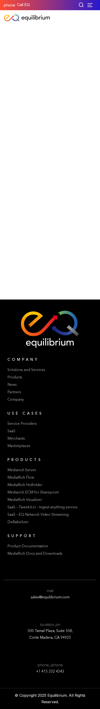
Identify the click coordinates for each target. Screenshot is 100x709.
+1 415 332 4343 (50, 672)
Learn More (50, 279)
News (12, 385)
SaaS (11, 431)
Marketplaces (18, 446)
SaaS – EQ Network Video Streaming (38, 515)
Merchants (16, 439)
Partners (14, 392)
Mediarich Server (21, 470)
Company (15, 400)
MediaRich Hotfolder (24, 485)
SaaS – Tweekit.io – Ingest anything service (42, 507)
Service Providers (22, 424)
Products (14, 377)
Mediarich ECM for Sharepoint (33, 492)
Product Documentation (27, 546)
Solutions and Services (26, 370)
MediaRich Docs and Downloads (34, 554)
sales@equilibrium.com (50, 597)
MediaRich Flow (20, 478)
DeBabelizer (18, 522)
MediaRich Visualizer (24, 500)
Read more (24, 267)
